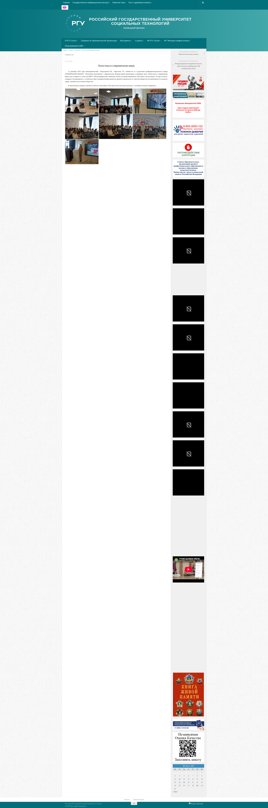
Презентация (138, 799)
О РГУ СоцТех (71, 41)
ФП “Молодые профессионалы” (177, 41)
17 (175, 782)
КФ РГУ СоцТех (153, 41)
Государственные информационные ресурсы (91, 3)
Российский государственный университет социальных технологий (140, 21)
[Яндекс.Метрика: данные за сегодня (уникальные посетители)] (196, 804)
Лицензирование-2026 (74, 46)
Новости (69, 55)
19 (184, 782)
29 (197, 785)
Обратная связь (118, 3)
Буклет (127, 799)
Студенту (139, 41)
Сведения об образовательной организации (99, 41)
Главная (66, 3)
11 (179, 779)
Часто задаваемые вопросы (139, 3)
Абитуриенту (125, 41)
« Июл (175, 792)
